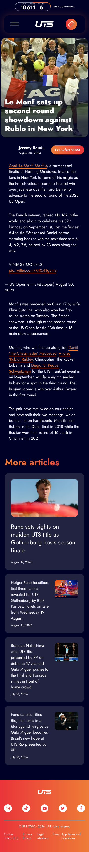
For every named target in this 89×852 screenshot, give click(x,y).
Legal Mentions (43, 836)
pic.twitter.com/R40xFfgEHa (32, 270)
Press (56, 834)
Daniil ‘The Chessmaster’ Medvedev (43, 350)
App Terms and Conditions (71, 836)
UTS (44, 24)
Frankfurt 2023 (67, 149)
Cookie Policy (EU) (11, 836)
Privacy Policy (27, 836)
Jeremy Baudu (31, 148)
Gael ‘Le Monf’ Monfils (28, 165)
